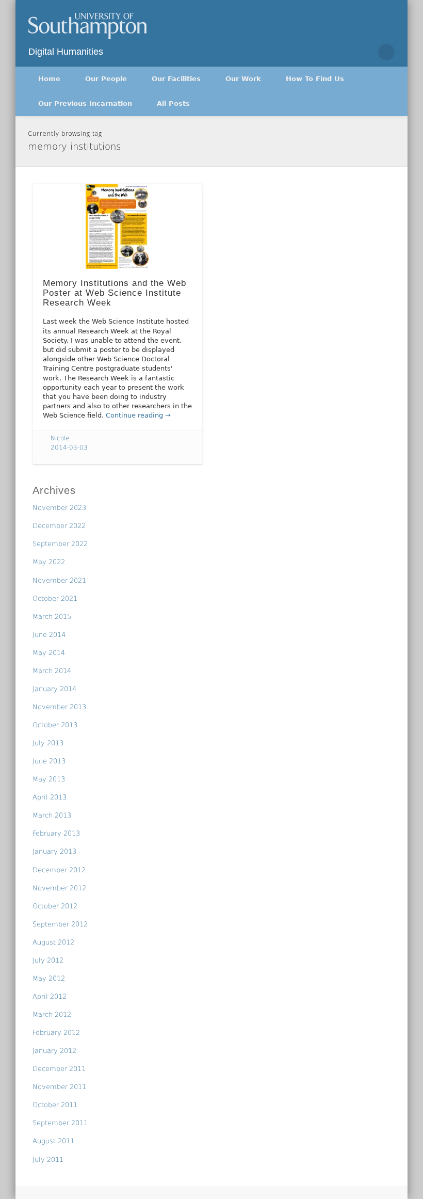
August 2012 (53, 942)
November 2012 (59, 888)
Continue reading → (138, 415)
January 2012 (54, 1050)
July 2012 (47, 960)
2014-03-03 (69, 447)
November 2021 (59, 580)
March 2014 (51, 671)
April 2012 (49, 996)
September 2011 (60, 1123)
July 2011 (47, 1159)
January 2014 (54, 689)
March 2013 (51, 815)
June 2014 (49, 634)
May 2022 (48, 562)
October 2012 (54, 906)
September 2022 (60, 544)
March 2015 (51, 616)
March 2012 (51, 1014)
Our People (106, 79)
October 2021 (54, 598)
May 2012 (48, 978)
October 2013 (54, 725)
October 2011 (54, 1105)
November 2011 (59, 1087)
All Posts (173, 103)
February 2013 (56, 833)
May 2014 (48, 653)
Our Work (243, 79)
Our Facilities (176, 79)
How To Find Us (315, 79)
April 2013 (49, 797)
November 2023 (59, 507)
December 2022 (59, 526)
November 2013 (59, 707)
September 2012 (60, 924)
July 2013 (47, 743)
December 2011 (59, 1069)
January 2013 (54, 851)
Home (49, 79)
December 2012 (59, 870)
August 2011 (53, 1141)
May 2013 (48, 779)
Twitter (364, 52)
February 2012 (56, 1032)
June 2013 (49, 761)
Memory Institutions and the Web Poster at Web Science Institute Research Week (114, 292)
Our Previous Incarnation (85, 103)
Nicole (60, 438)
